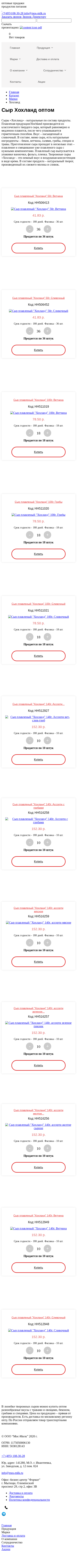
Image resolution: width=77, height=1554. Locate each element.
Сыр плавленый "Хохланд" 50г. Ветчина (38, 195)
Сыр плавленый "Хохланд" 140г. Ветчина (38, 1215)
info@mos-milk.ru (35, 13)
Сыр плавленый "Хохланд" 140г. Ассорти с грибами (38, 806)
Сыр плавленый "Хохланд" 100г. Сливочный (38, 603)
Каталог (14, 95)
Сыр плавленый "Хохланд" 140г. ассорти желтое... (38, 1112)
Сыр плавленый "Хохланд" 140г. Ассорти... (39, 704)
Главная (14, 92)
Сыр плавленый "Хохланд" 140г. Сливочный (38, 1317)
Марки (13, 98)
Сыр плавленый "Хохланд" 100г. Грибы (38, 501)
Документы (16, 1496)
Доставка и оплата (21, 1493)
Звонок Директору (34, 16)
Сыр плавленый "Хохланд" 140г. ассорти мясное (38, 909)
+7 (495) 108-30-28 (13, 1456)
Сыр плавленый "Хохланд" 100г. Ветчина (38, 399)
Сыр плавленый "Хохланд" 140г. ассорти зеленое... (38, 1010)
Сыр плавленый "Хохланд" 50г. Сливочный (38, 297)
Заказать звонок (11, 16)
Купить (38, 248)
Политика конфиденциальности (29, 1499)
